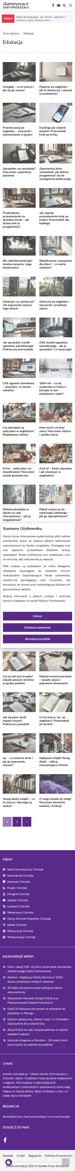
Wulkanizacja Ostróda (21, 937)
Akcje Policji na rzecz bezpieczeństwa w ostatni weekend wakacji (37, 1032)
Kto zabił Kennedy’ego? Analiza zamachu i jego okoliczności (17, 264)
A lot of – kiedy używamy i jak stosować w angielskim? (55, 472)
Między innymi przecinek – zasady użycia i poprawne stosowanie (55, 680)
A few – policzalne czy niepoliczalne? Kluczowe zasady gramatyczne (18, 472)
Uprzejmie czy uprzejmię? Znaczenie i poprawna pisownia (19, 172)
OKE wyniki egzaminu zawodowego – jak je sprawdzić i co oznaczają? (55, 346)
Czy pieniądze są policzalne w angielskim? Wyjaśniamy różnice (18, 431)
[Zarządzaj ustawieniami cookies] (8, 1162)
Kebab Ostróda (17, 924)
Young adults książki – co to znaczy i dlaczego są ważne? (19, 802)
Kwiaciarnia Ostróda (20, 875)
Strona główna (11, 33)
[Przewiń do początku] (66, 1162)
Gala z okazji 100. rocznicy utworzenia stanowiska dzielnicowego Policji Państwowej (39, 969)
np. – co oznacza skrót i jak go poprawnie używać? (18, 761)
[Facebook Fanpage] (53, 5)
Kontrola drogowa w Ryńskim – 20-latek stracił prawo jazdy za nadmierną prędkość (37, 1042)
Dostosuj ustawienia (37, 627)
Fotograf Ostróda (18, 894)
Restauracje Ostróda (20, 931)
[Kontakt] (58, 5)
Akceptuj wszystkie (37, 639)
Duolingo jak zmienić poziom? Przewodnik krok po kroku (52, 131)
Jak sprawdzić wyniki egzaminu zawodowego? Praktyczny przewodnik (18, 346)
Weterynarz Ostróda (20, 912)
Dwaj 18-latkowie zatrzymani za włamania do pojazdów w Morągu (36, 1011)
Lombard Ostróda (18, 906)
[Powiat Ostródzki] (15, 5)
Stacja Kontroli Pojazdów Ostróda (29, 918)
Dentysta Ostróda (18, 881)
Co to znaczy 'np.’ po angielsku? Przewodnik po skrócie (54, 721)
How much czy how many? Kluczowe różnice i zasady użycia (55, 431)
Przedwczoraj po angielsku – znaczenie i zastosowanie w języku (17, 131)
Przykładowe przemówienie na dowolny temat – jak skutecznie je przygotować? (16, 220)
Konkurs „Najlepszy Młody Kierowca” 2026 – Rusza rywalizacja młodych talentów (36, 979)
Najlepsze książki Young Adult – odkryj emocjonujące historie (54, 761)
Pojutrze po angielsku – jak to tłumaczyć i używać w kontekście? (55, 90)
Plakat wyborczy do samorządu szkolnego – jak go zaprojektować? (54, 513)
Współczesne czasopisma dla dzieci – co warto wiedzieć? (55, 264)
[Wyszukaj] (64, 6)
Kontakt (65, 1116)
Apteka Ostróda (17, 900)
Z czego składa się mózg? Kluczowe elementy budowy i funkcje (55, 802)
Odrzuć (37, 616)
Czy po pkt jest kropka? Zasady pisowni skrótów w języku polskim (18, 680)
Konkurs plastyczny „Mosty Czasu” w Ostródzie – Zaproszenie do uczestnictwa (38, 1021)
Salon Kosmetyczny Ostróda (25, 869)
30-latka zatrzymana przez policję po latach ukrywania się (34, 990)
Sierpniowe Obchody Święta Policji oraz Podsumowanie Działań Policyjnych (33, 1000)
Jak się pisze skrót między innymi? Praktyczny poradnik (16, 721)
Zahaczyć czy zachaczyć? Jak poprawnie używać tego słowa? (19, 305)
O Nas (21, 1155)
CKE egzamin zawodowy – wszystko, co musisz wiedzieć (18, 387)
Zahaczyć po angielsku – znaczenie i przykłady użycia (55, 305)
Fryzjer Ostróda (17, 888)
